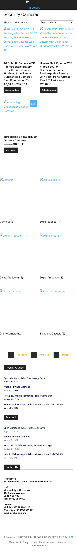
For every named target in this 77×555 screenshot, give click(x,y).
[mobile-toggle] (6, 5)
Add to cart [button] (10, 150)
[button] (72, 5)
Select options (12, 90)
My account (15, 542)
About (42, 542)
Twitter (65, 354)
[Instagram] (34, 355)
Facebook (22, 354)
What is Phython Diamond (17, 387)
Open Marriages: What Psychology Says (24, 378)
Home (34, 542)
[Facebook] (11, 355)
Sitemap (61, 542)
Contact (51, 542)
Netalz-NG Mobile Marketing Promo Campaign (28, 395)
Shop (25, 542)
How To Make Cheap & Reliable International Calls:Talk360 (33, 404)
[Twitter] (56, 355)
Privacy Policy (39, 545)
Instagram (44, 354)
